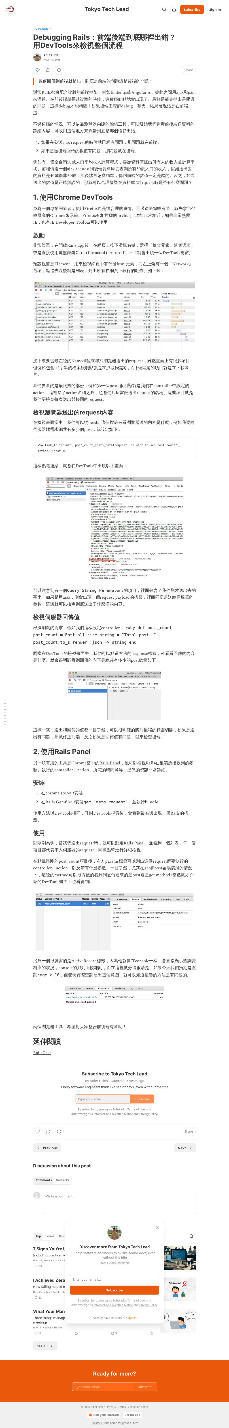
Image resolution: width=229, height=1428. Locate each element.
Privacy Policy (148, 1305)
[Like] (37, 69)
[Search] (164, 9)
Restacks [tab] (62, 1180)
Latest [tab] (50, 1236)
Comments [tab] (44, 1180)
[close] (157, 1227)
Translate (43, 28)
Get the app (132, 1415)
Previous (50, 1148)
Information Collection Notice (113, 1305)
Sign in (215, 9)
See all (42, 1346)
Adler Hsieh (52, 55)
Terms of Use (136, 1300)
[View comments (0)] (48, 69)
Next (182, 1148)
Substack (96, 1423)
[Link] (26, 197)
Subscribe (192, 9)
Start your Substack (106, 1415)
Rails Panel (109, 763)
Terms (122, 1407)
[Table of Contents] (5, 714)
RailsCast (42, 1053)
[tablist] (52, 1180)
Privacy (111, 1407)
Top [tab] (38, 1236)
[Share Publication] (174, 9)
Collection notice (138, 1407)
